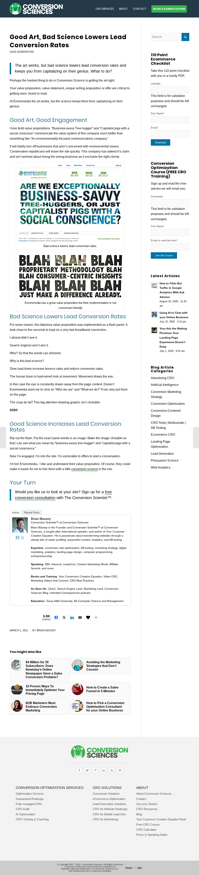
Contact (141, 799)
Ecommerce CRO (163, 434)
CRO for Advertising (105, 819)
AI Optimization (25, 814)
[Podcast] (120, 773)
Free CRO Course (148, 824)
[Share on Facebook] (56, 617)
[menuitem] (104, 9)
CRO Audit (22, 809)
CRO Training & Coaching (32, 819)
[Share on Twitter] (64, 617)
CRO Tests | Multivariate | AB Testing (168, 425)
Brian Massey (41, 518)
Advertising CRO (162, 378)
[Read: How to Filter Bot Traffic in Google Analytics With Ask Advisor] (154, 285)
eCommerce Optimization (109, 799)
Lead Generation (22, 51)
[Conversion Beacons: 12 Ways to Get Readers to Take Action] (3, 437)
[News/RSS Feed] (112, 773)
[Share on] (88, 617)
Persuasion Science (165, 460)
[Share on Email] (80, 617)
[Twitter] (22, 537)
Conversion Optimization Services (50, 788)
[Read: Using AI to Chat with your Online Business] (154, 314)
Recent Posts (32, 512)
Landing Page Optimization (160, 444)
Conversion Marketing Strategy (166, 394)
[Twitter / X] (87, 773)
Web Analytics (160, 467)
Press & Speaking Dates (152, 834)
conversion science (84, 469)
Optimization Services (30, 793)
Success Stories (146, 804)
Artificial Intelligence (165, 384)
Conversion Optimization (168, 403)
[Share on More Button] (96, 617)
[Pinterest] (95, 773)
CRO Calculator (146, 829)
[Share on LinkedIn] (72, 617)
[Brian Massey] (20, 531)
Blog (139, 814)
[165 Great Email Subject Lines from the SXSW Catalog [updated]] (196, 437)
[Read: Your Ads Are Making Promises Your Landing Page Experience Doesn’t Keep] (154, 330)
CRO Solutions (107, 788)
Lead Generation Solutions (109, 804)
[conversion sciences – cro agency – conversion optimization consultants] (36, 9)
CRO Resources (147, 809)
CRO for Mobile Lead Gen (109, 814)
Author (15, 512)
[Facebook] (17, 537)
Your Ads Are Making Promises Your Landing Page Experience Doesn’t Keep (173, 337)
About (142, 788)
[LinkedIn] (104, 773)
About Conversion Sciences (154, 793)
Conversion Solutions (106, 793)
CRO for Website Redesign (110, 809)
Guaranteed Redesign (30, 799)
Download (160, 142)
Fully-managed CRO (29, 804)
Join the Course (164, 255)
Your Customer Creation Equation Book (161, 819)
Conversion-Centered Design (166, 413)
